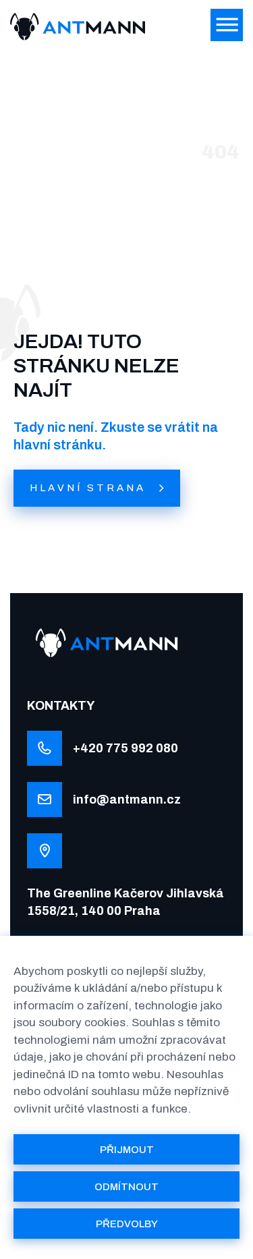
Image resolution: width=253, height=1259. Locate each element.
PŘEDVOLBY (127, 1224)
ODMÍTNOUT (126, 1186)
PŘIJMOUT (127, 1149)
